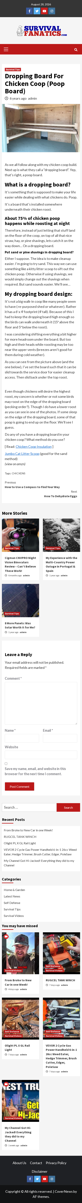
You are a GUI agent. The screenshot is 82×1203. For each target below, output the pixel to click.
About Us (19, 1163)
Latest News (12, 896)
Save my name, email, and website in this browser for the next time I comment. (35, 771)
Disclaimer (39, 1171)
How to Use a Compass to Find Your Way (32, 484)
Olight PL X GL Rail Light (20, 843)
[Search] (75, 49)
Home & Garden (14, 890)
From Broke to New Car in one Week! (28, 830)
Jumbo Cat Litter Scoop (22, 453)
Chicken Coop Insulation (34, 446)
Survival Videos (14, 915)
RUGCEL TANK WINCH (20, 836)
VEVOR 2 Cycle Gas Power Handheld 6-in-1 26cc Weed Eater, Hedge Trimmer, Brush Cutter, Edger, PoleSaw (40, 852)
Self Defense (12, 902)
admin (32, 98)
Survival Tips (13, 69)
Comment (13, 678)
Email (48, 730)
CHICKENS (18, 473)
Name (10, 730)
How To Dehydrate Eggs (60, 494)
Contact (36, 1163)
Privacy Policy (56, 1163)
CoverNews (64, 1191)
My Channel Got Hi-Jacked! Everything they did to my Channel (39, 863)
